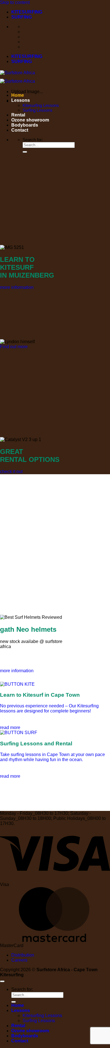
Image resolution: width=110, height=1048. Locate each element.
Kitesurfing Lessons (41, 105)
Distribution (22, 955)
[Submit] (25, 152)
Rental (18, 115)
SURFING (21, 17)
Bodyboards (24, 125)
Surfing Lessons (37, 110)
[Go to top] (2, 981)
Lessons (20, 100)
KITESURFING (26, 12)
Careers (19, 960)
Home (17, 95)
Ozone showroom (30, 120)
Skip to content (15, 2)
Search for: (33, 139)
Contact (19, 130)
